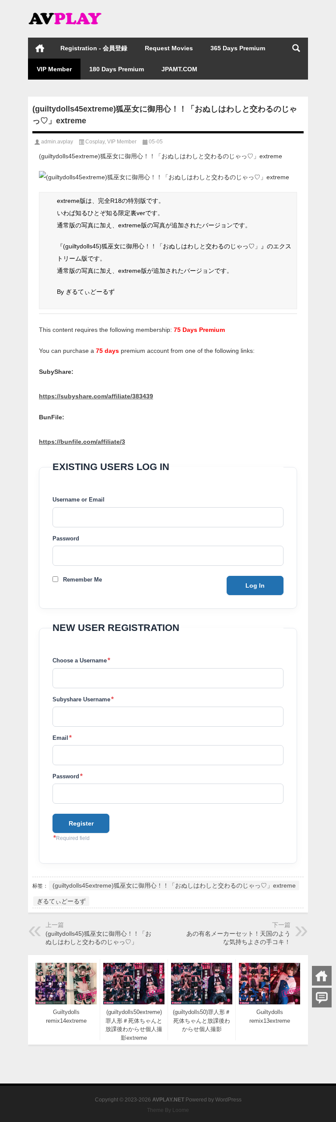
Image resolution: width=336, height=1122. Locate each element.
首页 (40, 48)
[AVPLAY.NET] (72, 11)
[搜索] (296, 48)
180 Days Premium (116, 69)
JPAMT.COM (179, 69)
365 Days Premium (237, 48)
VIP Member (54, 69)
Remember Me (82, 579)
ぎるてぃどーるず (61, 901)
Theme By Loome (168, 1110)
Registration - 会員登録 (93, 48)
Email (62, 737)
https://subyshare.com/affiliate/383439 (96, 396)
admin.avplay (57, 142)
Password (65, 538)
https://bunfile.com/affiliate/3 (82, 441)
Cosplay (95, 142)
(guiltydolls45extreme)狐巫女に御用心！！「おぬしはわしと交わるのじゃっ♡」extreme (174, 885)
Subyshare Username (83, 699)
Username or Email (78, 499)
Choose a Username (81, 660)
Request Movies (169, 48)
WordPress (228, 1100)
